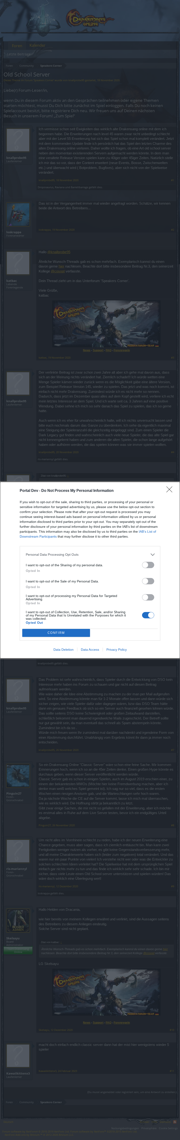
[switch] (148, 565)
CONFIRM (56, 633)
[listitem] (90, 554)
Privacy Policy (116, 649)
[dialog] (90, 570)
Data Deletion (63, 649)
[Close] (170, 490)
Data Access (90, 649)
